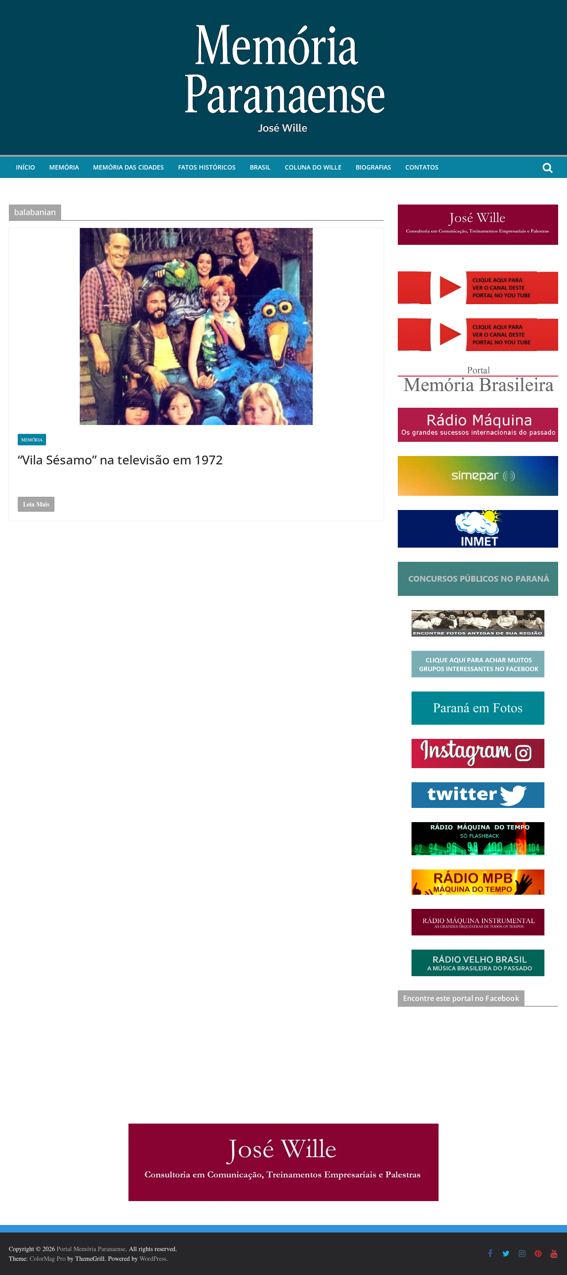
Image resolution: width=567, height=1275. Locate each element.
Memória (64, 167)
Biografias (373, 167)
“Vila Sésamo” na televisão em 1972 (120, 459)
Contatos (422, 167)
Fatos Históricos (207, 167)
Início (25, 167)
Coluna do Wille (313, 167)
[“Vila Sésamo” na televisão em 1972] (196, 326)
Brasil (260, 167)
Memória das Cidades (128, 167)
